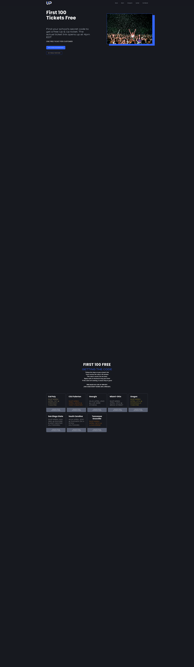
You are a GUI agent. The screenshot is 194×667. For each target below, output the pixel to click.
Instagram (129, 3)
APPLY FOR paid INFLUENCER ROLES (56, 47)
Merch (122, 3)
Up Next (137, 3)
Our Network (145, 3)
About (116, 3)
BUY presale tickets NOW (54, 52)
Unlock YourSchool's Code (55, 410)
